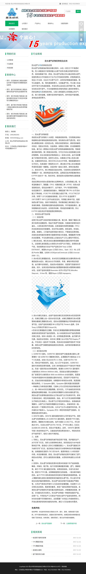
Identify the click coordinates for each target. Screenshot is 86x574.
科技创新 (10, 68)
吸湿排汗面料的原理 (39, 538)
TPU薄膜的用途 (38, 542)
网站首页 (12, 23)
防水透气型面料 (47, 523)
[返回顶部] (81, 40)
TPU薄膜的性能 (38, 546)
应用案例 (12, 29)
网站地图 (64, 566)
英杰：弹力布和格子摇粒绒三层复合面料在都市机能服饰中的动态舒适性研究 (17, 116)
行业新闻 (10, 64)
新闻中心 (51, 23)
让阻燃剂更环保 (71, 523)
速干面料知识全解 (39, 554)
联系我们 (25, 29)
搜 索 (78, 11)
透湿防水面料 (37, 550)
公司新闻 (10, 60)
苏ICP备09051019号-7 (54, 566)
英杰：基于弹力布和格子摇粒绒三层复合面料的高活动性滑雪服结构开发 (17, 107)
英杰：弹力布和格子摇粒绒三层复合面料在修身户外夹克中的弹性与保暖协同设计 (17, 98)
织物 (40, 65)
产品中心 (38, 23)
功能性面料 (64, 23)
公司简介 (25, 23)
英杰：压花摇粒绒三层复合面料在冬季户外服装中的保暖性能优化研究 (17, 83)
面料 (40, 92)
